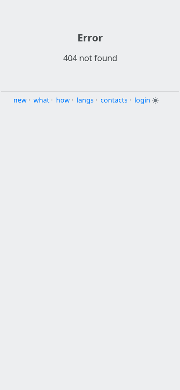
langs (85, 100)
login (142, 100)
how (63, 100)
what (41, 100)
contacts (114, 100)
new (20, 100)
